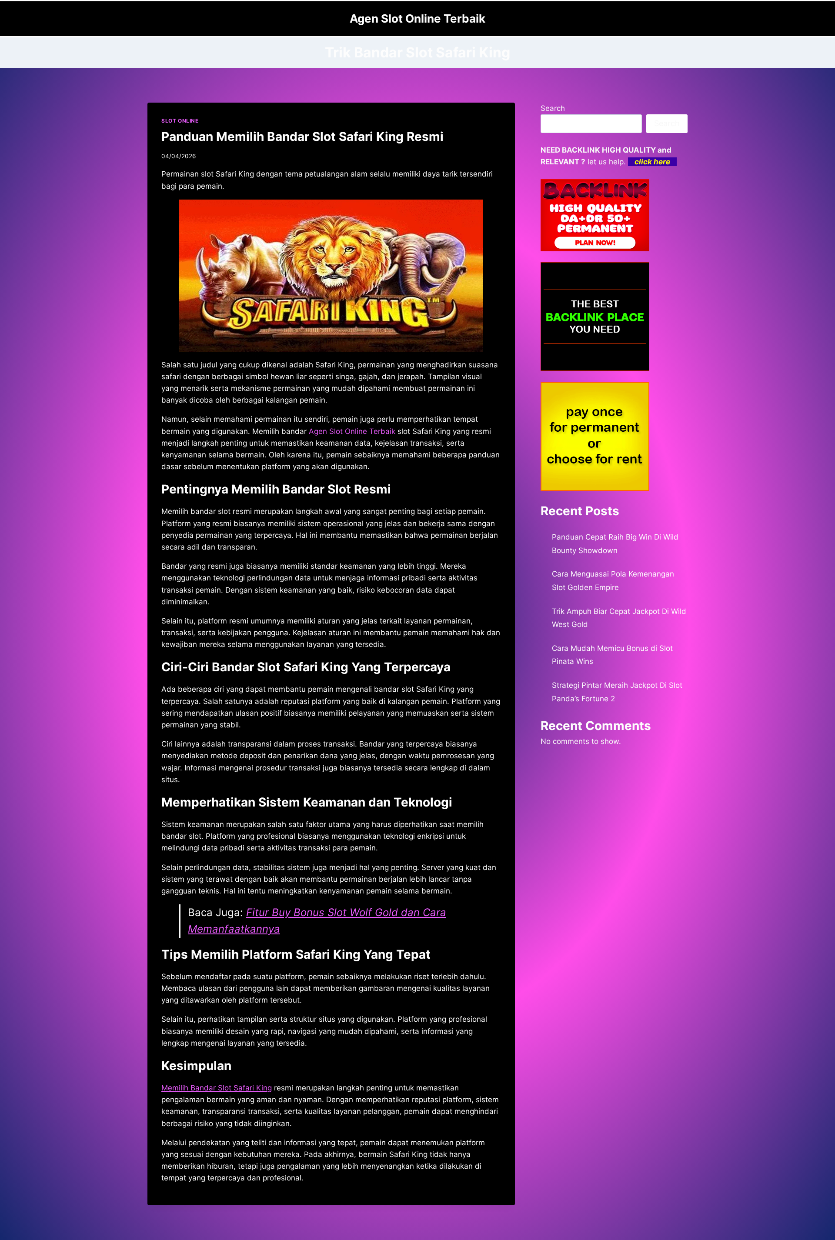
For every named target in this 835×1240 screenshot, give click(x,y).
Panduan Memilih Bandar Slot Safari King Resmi (302, 136)
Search (553, 108)
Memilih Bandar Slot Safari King (216, 1087)
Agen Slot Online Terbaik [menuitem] (352, 431)
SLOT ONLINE (180, 120)
